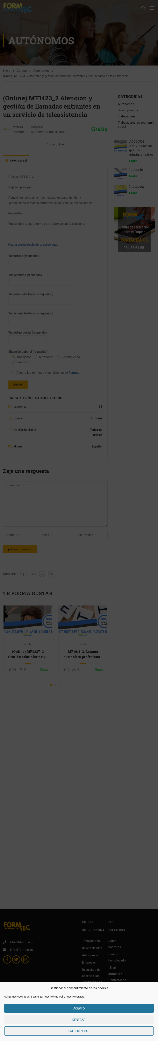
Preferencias (79, 1031)
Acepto (79, 1008)
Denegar (79, 1020)
